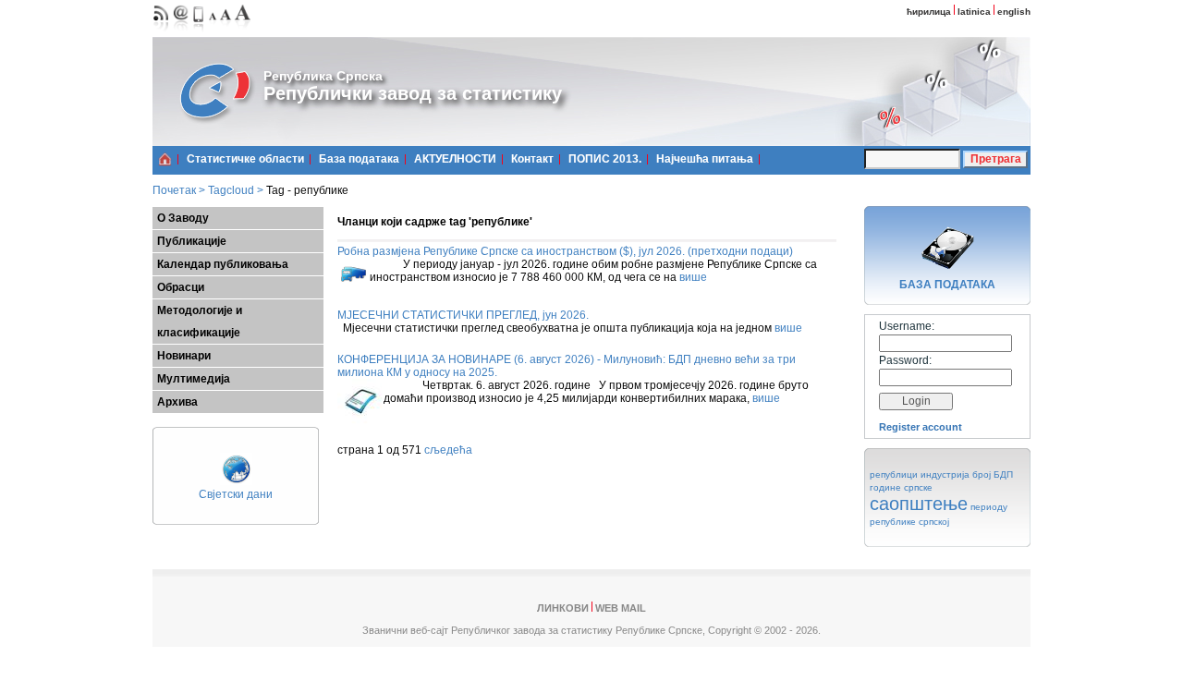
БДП (1003, 474)
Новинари (184, 355)
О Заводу (183, 218)
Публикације (191, 241)
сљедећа (448, 450)
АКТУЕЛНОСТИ (455, 158)
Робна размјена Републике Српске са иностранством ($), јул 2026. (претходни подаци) (565, 251)
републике (893, 522)
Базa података (359, 158)
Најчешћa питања (704, 158)
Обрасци (180, 287)
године (885, 487)
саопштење (919, 503)
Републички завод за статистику (412, 93)
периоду (988, 507)
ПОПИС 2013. (604, 158)
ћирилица (929, 11)
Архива (177, 401)
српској (934, 522)
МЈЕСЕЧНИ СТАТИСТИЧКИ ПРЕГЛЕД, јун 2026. (463, 315)
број (981, 474)
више (693, 277)
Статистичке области (245, 158)
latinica (974, 11)
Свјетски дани (236, 494)
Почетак (174, 190)
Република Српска (323, 75)
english (1014, 11)
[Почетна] (165, 158)
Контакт (532, 158)
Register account (920, 426)
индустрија (945, 474)
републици (894, 474)
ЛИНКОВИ (563, 608)
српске (918, 487)
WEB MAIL (620, 608)
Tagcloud (231, 190)
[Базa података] (947, 271)
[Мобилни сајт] (199, 33)
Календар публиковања (222, 264)
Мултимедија (193, 378)
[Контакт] (181, 33)
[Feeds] (161, 33)
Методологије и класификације (199, 321)
